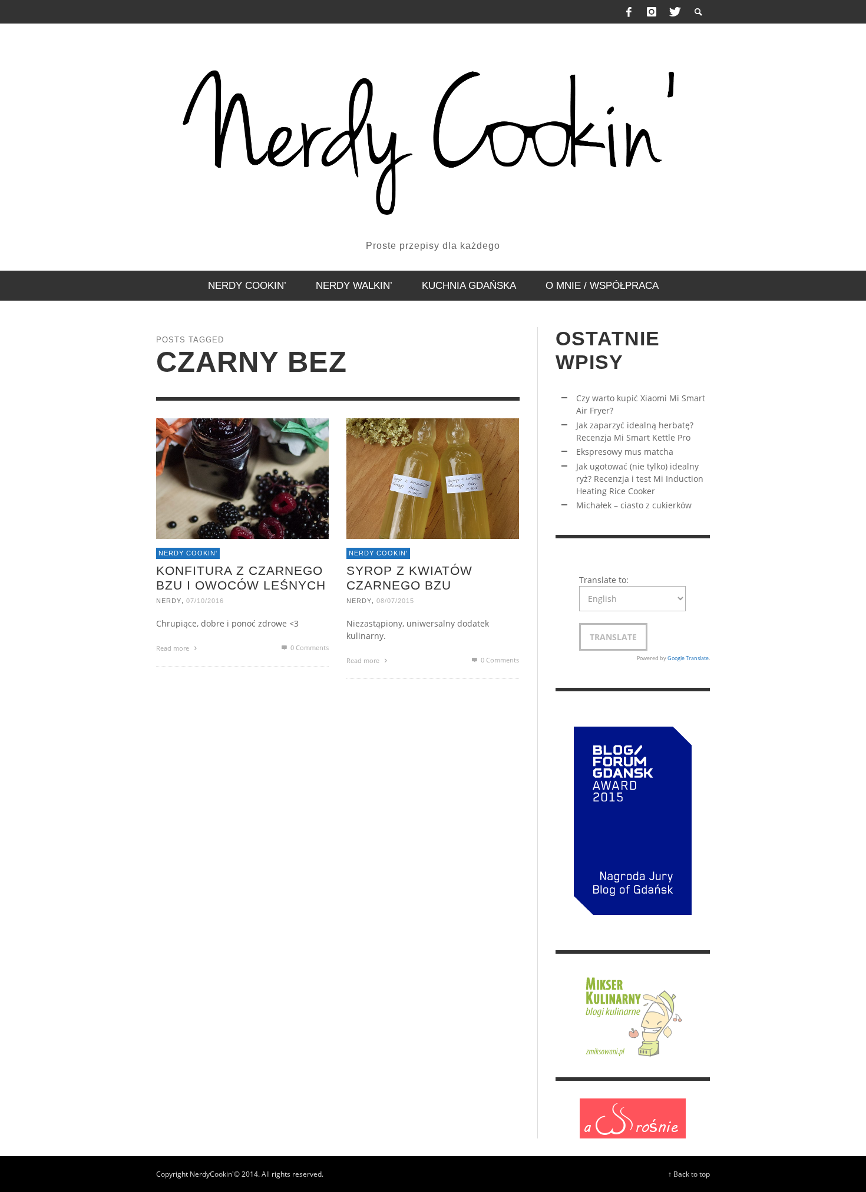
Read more (173, 648)
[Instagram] (651, 12)
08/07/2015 (395, 600)
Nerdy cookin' (187, 553)
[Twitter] (674, 12)
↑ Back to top (689, 1173)
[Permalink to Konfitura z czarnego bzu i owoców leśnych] (242, 477)
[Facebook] (629, 12)
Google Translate (688, 658)
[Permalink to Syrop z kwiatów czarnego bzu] (432, 477)
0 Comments (309, 647)
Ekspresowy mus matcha (624, 451)
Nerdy (168, 600)
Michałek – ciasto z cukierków (634, 505)
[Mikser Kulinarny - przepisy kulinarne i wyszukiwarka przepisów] (633, 1014)
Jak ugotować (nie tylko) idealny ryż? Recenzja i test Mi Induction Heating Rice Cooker (639, 479)
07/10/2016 (205, 600)
